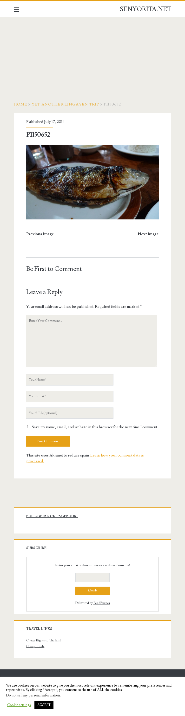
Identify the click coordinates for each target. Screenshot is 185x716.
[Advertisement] (92, 53)
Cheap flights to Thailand (43, 640)
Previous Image (40, 234)
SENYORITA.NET (145, 9)
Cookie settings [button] (19, 705)
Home (20, 104)
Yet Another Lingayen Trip (65, 104)
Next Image (148, 234)
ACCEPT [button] (44, 705)
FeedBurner (101, 603)
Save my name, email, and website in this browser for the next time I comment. (95, 427)
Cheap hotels (35, 646)
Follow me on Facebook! (52, 516)
